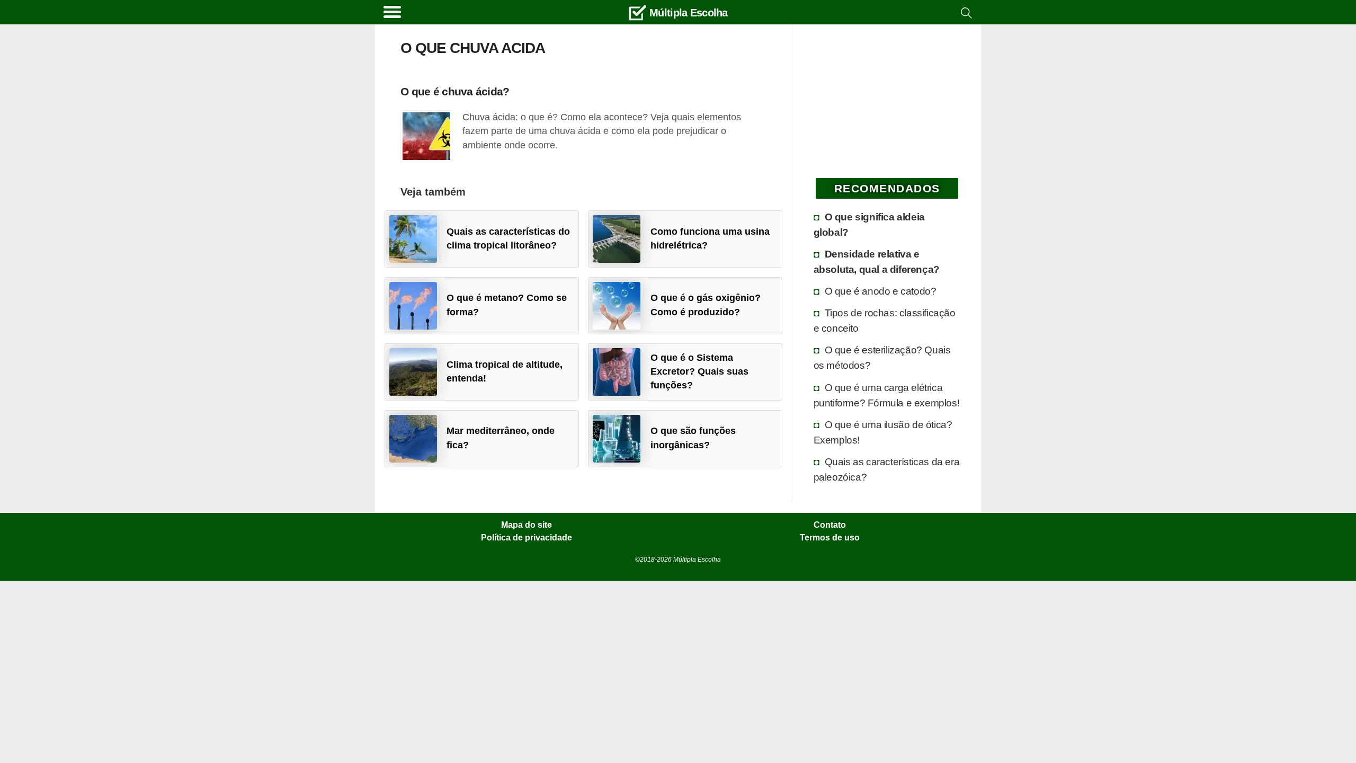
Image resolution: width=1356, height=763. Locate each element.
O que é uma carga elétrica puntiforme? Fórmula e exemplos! (887, 395)
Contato (830, 525)
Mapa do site (526, 525)
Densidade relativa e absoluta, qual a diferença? (877, 261)
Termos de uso (830, 538)
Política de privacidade (526, 538)
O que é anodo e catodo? (880, 291)
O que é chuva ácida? (455, 91)
